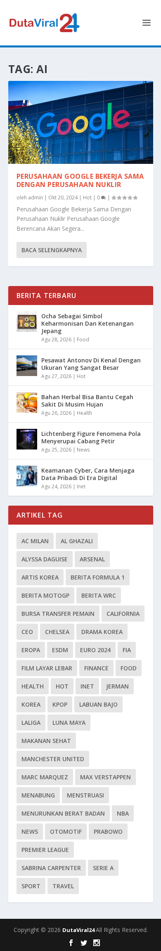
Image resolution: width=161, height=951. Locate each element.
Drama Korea (102, 632)
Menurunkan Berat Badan (63, 813)
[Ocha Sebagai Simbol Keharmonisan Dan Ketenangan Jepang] (27, 321)
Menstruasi (85, 795)
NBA (123, 813)
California (123, 613)
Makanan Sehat (46, 741)
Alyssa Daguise (44, 559)
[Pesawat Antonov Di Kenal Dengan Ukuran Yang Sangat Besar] (27, 365)
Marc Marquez (44, 777)
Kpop (59, 704)
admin (35, 197)
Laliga (30, 722)
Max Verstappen (105, 777)
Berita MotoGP (45, 595)
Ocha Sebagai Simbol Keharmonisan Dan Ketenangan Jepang (87, 323)
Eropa (30, 650)
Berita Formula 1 (98, 577)
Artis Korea (40, 577)
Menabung (38, 795)
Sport (30, 886)
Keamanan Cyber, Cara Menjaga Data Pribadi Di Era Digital (88, 474)
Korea (30, 704)
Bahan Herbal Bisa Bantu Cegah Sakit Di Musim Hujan (87, 400)
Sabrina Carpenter (51, 868)
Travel (63, 886)
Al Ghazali (77, 541)
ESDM (60, 650)
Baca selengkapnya (51, 250)
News (83, 449)
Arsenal (92, 559)
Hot (87, 197)
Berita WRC (98, 595)
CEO (27, 632)
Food (83, 339)
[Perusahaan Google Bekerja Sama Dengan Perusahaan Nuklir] (80, 122)
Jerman (117, 686)
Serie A (103, 868)
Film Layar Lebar (46, 668)
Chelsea (57, 632)
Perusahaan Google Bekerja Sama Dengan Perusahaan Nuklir (80, 180)
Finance (96, 668)
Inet (81, 486)
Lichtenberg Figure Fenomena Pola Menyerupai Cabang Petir (91, 437)
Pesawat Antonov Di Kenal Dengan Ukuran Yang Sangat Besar (91, 363)
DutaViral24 (79, 930)
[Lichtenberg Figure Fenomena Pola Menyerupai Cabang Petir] (27, 439)
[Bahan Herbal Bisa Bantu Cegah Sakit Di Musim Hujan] (27, 402)
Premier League (45, 850)
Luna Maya (68, 722)
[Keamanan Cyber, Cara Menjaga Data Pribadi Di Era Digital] (27, 476)
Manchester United (52, 759)
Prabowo (108, 831)
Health (84, 412)
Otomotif (66, 831)
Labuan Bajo (98, 704)
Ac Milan (35, 541)
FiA (127, 650)
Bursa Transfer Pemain (58, 613)
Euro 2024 (95, 650)
